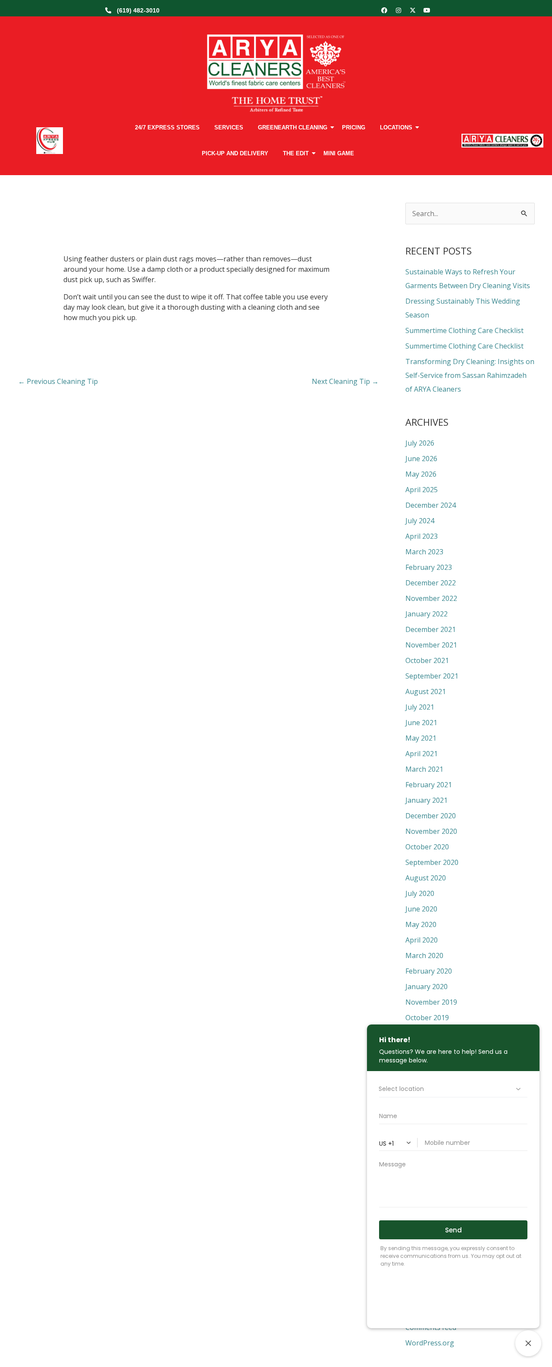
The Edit (296, 153)
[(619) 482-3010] (108, 10)
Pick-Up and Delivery (235, 153)
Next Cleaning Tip (345, 381)
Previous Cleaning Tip (58, 381)
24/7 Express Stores (167, 127)
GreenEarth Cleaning (292, 127)
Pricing (353, 127)
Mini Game (338, 153)
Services (228, 127)
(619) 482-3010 (138, 10)
